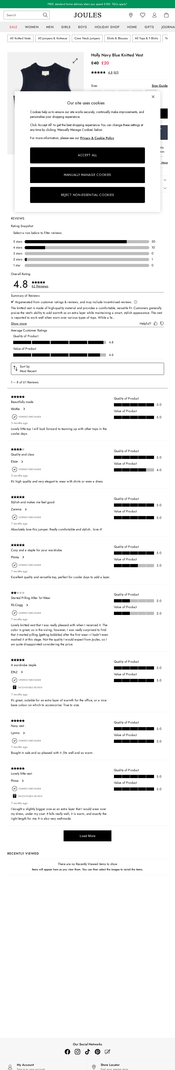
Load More (87, 836)
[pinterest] (98, 1052)
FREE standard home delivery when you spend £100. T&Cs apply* (87, 4)
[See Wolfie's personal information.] (24, 409)
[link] (154, 15)
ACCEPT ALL (87, 155)
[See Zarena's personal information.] (25, 509)
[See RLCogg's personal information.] (27, 605)
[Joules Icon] (87, 15)
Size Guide (160, 85)
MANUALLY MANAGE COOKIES (87, 174)
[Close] (153, 97)
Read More (161, 163)
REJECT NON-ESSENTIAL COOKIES (87, 195)
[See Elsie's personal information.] (22, 461)
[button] (87, 369)
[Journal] (108, 1052)
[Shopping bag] (166, 15)
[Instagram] (77, 1052)
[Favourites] (143, 15)
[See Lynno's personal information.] (24, 733)
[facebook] (67, 1052)
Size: (94, 85)
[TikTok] (87, 1052)
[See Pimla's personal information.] (23, 557)
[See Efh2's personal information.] (21, 672)
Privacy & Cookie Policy (97, 138)
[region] (87, 151)
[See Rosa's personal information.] (22, 781)
